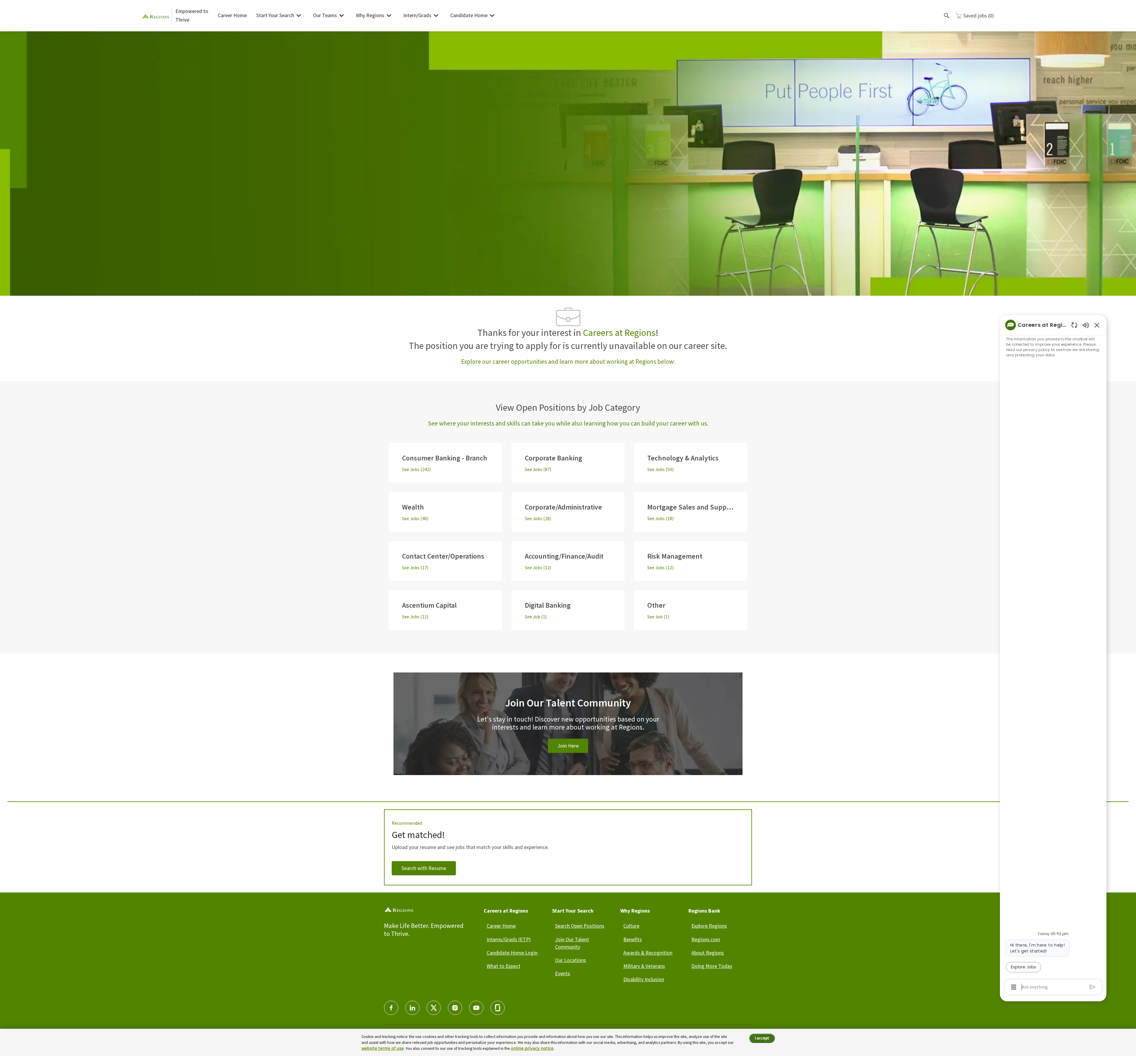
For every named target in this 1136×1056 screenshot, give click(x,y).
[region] (1053, 655)
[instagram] (455, 1008)
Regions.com (705, 939)
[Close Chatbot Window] (1097, 325)
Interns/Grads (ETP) (509, 939)
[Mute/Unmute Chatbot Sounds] (1085, 325)
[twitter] (434, 1008)
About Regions (707, 952)
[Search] (946, 15)
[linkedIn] (412, 1008)
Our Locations (570, 960)
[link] (568, 731)
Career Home (232, 15)
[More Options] (1013, 987)
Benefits (632, 939)
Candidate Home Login (512, 952)
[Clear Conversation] (1074, 325)
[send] (1092, 987)
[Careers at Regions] (157, 15)
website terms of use (383, 1048)
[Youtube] (476, 1008)
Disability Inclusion (643, 979)
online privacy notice (532, 1048)
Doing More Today (711, 966)
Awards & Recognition (647, 952)
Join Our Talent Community (572, 943)
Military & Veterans (644, 966)
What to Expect (503, 966)
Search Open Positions (579, 925)
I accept (762, 1038)
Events (562, 973)
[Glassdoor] (497, 1008)
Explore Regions (709, 925)
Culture (631, 925)
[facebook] (391, 1008)
